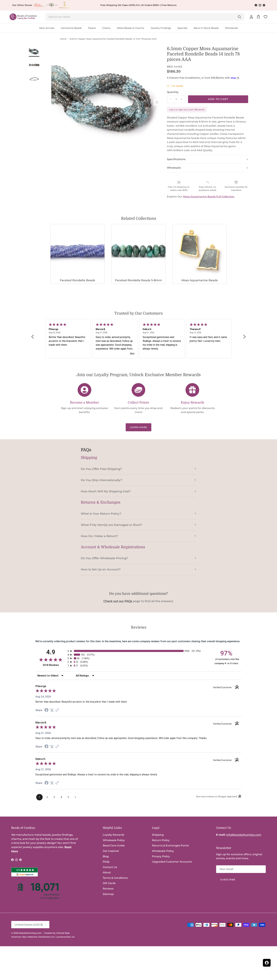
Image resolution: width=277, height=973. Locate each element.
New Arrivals (46, 27)
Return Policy (161, 840)
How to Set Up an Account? (101, 569)
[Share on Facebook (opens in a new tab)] (46, 710)
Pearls (92, 27)
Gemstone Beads (71, 27)
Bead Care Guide (114, 845)
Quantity (172, 92)
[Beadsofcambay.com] (23, 16)
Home (63, 39)
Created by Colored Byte (57, 933)
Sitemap (108, 894)
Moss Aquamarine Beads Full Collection (208, 196)
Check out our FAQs (117, 601)
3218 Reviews (54, 665)
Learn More (138, 427)
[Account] (250, 17)
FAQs (106, 861)
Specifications (176, 159)
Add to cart (218, 99)
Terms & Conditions (115, 877)
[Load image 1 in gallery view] (105, 100)
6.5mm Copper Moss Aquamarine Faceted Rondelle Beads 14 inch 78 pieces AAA (113, 39)
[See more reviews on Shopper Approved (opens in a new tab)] (57, 710)
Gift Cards (109, 883)
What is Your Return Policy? (101, 513)
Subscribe (227, 879)
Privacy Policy (161, 856)
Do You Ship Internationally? (101, 480)
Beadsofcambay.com (30, 933)
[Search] (239, 17)
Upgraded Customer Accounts (172, 861)
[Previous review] (32, 336)
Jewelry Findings (161, 27)
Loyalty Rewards (113, 834)
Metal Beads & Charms (130, 27)
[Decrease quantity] (170, 99)
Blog (106, 856)
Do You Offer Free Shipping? (101, 469)
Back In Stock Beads (206, 27)
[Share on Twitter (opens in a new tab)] (52, 710)
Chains (106, 27)
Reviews (108, 888)
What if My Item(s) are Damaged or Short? (111, 525)
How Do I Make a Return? (99, 536)
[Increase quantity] (182, 99)
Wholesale (231, 27)
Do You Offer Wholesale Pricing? (104, 558)
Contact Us (110, 867)
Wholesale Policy (114, 840)
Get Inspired (111, 850)
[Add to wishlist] (54, 49)
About (107, 872)
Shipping (158, 834)
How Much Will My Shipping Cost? (106, 491)
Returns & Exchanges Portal (170, 845)
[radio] (138, 651)
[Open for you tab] (267, 963)
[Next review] (244, 336)
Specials (182, 27)
